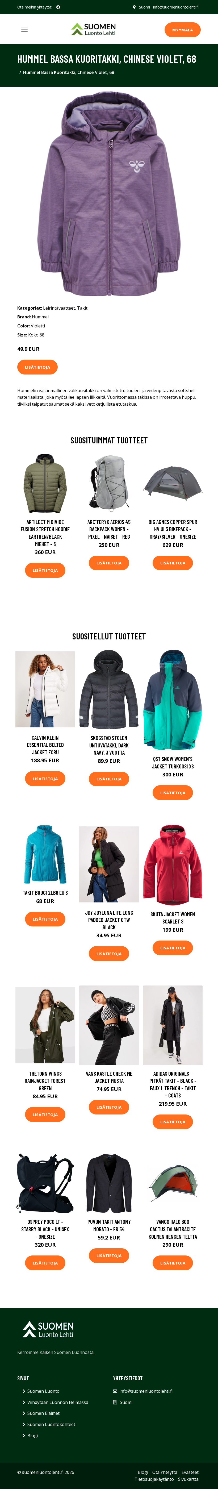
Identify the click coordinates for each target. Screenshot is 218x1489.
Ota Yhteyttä (164, 1472)
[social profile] (58, 7)
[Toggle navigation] (24, 29)
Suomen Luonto (43, 1391)
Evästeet (190, 1472)
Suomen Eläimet (43, 1413)
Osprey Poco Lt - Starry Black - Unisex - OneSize (45, 1229)
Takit (82, 308)
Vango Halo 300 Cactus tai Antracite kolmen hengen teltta (173, 1229)
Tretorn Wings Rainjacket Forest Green (45, 1080)
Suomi (144, 7)
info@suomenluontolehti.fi (176, 7)
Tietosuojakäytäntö (154, 1479)
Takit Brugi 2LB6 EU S (45, 892)
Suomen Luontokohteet (51, 1424)
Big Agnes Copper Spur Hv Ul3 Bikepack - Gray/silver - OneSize (173, 529)
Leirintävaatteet (59, 308)
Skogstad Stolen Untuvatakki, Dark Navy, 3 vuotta (109, 745)
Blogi (32, 1435)
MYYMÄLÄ (182, 29)
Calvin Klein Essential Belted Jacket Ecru (45, 744)
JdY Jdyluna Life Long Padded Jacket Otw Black (109, 919)
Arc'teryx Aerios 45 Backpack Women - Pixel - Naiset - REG (109, 529)
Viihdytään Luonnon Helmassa (57, 1402)
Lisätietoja (37, 367)
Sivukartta (188, 1479)
